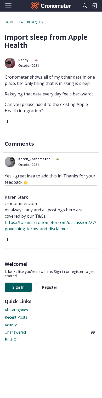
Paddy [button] (23, 60)
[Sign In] (94, 6)
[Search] (85, 6)
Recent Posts (16, 317)
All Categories (16, 309)
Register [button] (49, 287)
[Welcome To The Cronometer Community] (51, 6)
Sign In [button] (18, 287)
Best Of (11, 339)
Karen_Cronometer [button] (34, 159)
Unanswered (51, 332)
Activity (11, 324)
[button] (10, 63)
